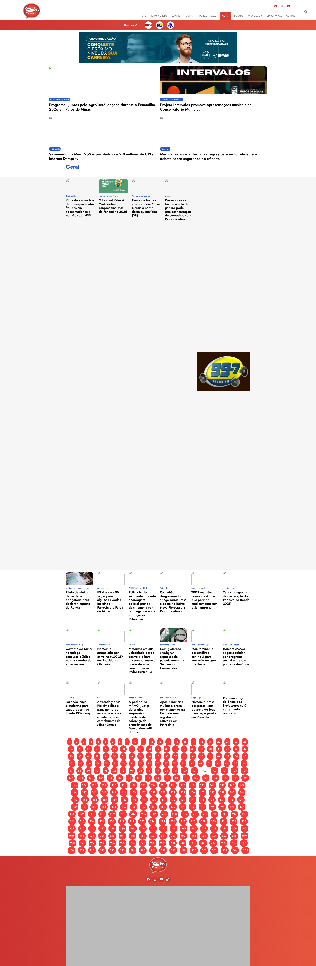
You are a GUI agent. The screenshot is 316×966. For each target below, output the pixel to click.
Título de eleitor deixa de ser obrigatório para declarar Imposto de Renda (78, 600)
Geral (225, 15)
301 (204, 850)
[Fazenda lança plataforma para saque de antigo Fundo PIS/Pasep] (79, 688)
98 (166, 771)
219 (102, 821)
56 (166, 756)
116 (158, 778)
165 (105, 799)
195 (222, 807)
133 (143, 785)
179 (241, 799)
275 (122, 843)
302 (214, 850)
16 (185, 742)
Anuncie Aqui (255, 15)
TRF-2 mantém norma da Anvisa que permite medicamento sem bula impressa (204, 600)
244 (173, 828)
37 (184, 749)
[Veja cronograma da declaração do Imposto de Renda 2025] (236, 578)
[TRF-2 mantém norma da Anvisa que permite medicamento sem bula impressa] (205, 578)
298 (173, 850)
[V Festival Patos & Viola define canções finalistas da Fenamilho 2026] (113, 186)
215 (244, 814)
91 (105, 771)
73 (132, 763)
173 (183, 799)
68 (89, 763)
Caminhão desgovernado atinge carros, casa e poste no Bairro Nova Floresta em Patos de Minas (173, 601)
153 (163, 792)
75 (149, 763)
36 (175, 749)
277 (142, 843)
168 (134, 799)
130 (114, 785)
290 (92, 850)
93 (122, 771)
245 (183, 828)
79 (183, 763)
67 (80, 763)
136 (173, 785)
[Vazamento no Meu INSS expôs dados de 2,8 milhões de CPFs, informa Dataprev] (102, 129)
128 (94, 785)
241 (143, 828)
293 (122, 850)
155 (183, 792)
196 (232, 807)
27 (97, 749)
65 (244, 756)
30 (123, 749)
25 (79, 749)
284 (213, 843)
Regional (238, 15)
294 (132, 850)
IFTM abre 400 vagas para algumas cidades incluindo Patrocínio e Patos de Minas (110, 601)
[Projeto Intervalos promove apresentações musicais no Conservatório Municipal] (213, 80)
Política (202, 15)
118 (177, 778)
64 (236, 756)
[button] (306, 11)
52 (131, 756)
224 (152, 821)
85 (235, 763)
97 (157, 771)
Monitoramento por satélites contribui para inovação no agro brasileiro (203, 656)
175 (202, 799)
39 (201, 749)
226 (173, 821)
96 (149, 771)
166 (115, 799)
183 (104, 807)
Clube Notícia (274, 15)
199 (82, 814)
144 (74, 792)
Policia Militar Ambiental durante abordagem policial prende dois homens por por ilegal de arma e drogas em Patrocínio (142, 605)
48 (97, 756)
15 (176, 742)
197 (242, 807)
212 (214, 814)
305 (245, 850)
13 (160, 742)
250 (234, 828)
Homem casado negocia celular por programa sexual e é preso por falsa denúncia (236, 656)
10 (135, 742)
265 (204, 836)
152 (153, 792)
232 (233, 821)
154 (173, 792)
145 (84, 792)
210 (195, 814)
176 (212, 799)
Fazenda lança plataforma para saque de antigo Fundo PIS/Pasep (78, 707)
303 (224, 850)
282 (193, 843)
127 (84, 785)
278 (152, 843)
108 (81, 778)
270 (72, 843)
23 (244, 742)
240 (133, 828)
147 (104, 792)
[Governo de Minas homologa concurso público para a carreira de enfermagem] (79, 635)
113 (129, 778)
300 (193, 850)
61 (210, 756)
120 (196, 778)
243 (163, 828)
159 (222, 792)
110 (101, 778)
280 (172, 843)
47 (88, 756)
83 (217, 763)
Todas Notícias (159, 15)
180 (74, 807)
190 (173, 807)
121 (206, 778)
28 (105, 749)
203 (122, 814)
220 (111, 821)
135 (163, 785)
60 (201, 756)
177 (222, 799)
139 (202, 785)
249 (224, 828)
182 (94, 807)
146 (94, 792)
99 (175, 771)
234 (71, 828)
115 (148, 778)
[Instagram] (282, 6)
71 (115, 763)
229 (203, 821)
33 (149, 749)
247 (204, 828)
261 (163, 836)
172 (173, 799)
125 (245, 778)
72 (123, 763)
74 (140, 763)
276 (132, 843)
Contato (290, 15)
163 (85, 799)
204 (133, 814)
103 (214, 771)
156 (193, 792)
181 (84, 807)
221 (122, 821)
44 (244, 749)
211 (205, 814)
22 (236, 742)
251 (245, 828)
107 (71, 778)
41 (219, 749)
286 (233, 843)
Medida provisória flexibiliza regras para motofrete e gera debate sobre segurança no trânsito (208, 156)
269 (244, 836)
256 (112, 836)
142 (232, 785)
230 (213, 821)
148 (114, 792)
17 (193, 742)
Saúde (214, 15)
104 (224, 771)
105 (234, 771)
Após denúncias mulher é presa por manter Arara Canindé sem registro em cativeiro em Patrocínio (172, 713)
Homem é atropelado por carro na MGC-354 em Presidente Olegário (110, 656)
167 (124, 799)
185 (124, 807)
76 (157, 763)
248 (214, 828)
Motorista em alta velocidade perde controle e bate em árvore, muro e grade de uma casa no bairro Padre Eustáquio (142, 660)
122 (215, 778)
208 (174, 814)
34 (158, 749)
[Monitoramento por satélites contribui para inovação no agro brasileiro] (205, 635)
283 (203, 843)
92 (114, 771)
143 (242, 785)
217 (82, 821)
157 (202, 792)
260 (153, 836)
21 (227, 742)
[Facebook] (275, 6)
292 (112, 850)
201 (102, 814)
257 (122, 836)
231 (224, 821)
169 (144, 799)
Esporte (176, 15)
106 (244, 771)
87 (70, 771)
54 (149, 756)
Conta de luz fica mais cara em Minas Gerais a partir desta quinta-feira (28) (146, 207)
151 (143, 792)
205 (143, 814)
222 (132, 821)
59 (192, 756)
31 (132, 749)
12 (151, 742)
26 (88, 749)
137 (183, 785)
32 (140, 749)
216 (72, 821)
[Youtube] (288, 6)
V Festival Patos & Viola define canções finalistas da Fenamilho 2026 (113, 206)
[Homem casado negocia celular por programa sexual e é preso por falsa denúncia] (236, 635)
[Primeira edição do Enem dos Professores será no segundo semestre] (236, 688)
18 (201, 742)
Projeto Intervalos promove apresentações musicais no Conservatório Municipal (206, 107)
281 (183, 843)
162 (75, 799)
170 (154, 799)
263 (183, 836)
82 (209, 763)
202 (112, 814)
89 (88, 771)
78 (174, 763)
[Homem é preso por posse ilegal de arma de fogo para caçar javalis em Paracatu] (205, 688)
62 (218, 756)
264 (193, 836)
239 (122, 828)
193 (202, 807)
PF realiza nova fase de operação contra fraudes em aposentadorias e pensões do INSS (80, 207)
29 (114, 749)
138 (192, 785)
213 (224, 814)
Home (143, 15)
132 (133, 785)
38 (192, 749)
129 (104, 785)
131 (124, 785)
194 (212, 807)
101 (195, 771)
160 (232, 792)
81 (200, 763)
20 (218, 742)
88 (79, 771)
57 (175, 756)
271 (82, 843)
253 (81, 836)
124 (235, 778)
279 (162, 843)
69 (97, 763)
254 (92, 836)
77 (166, 763)
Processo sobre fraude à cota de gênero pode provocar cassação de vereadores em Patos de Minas (178, 209)
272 (92, 843)
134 (153, 785)
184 (114, 807)
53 (140, 756)
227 (183, 821)
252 (71, 836)
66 (71, 763)
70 (106, 763)
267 (224, 836)
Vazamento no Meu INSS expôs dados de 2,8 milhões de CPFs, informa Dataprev (102, 156)
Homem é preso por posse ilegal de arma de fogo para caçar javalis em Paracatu (203, 709)
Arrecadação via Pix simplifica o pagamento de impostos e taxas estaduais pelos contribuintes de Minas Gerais (109, 713)
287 (244, 843)
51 (123, 756)
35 (166, 749)
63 (227, 756)
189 (163, 807)
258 (132, 836)
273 (102, 843)
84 (226, 763)
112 (119, 778)
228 (193, 821)
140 (212, 785)
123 (225, 778)
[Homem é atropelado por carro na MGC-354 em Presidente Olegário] (111, 635)
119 (186, 778)
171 (163, 799)
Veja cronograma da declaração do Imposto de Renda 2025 (236, 598)
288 (71, 850)
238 (112, 828)
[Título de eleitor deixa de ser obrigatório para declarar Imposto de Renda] (79, 578)
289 (81, 850)
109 (91, 778)
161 (242, 792)
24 (71, 749)
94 (131, 771)
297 (163, 850)
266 (214, 836)
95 (140, 771)
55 (158, 756)
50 (114, 756)
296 (153, 850)
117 (167, 778)
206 (154, 814)
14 (168, 742)
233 (244, 821)
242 (153, 828)
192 (192, 807)
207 (164, 814)
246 (194, 828)
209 (185, 814)
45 (71, 756)
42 (227, 749)
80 (192, 763)
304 (235, 850)
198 (72, 814)
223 (142, 821)
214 (234, 814)
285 (223, 843)
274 (112, 843)
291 (102, 850)
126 (74, 785)
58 (184, 756)
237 (102, 828)
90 (97, 771)
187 (143, 807)
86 (244, 763)
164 (95, 799)
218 (92, 821)
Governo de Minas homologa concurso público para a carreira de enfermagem (79, 656)
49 (105, 756)
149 (124, 792)
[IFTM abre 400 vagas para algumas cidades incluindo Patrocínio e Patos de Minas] (111, 578)
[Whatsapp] (295, 6)
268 (234, 836)
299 (183, 850)
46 (79, 756)
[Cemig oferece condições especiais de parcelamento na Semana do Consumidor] (173, 635)
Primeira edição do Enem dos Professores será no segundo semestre (234, 705)
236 (92, 828)
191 (183, 807)
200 (92, 814)
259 (143, 836)
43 (236, 749)
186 (134, 807)
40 (210, 749)
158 (212, 792)
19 (210, 742)
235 (82, 828)
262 (173, 836)
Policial (189, 15)
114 (139, 778)
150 (134, 792)
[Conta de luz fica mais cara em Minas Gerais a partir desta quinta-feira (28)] (146, 186)
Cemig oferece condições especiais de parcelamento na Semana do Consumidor (172, 658)
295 (143, 850)
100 (184, 771)
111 (110, 778)
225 (162, 821)
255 (102, 836)
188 (153, 807)
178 (231, 799)
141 (222, 785)
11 (143, 742)
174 (193, 799)
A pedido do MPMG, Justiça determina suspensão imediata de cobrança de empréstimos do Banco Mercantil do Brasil (140, 716)
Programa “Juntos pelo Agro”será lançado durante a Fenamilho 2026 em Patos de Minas (102, 107)
